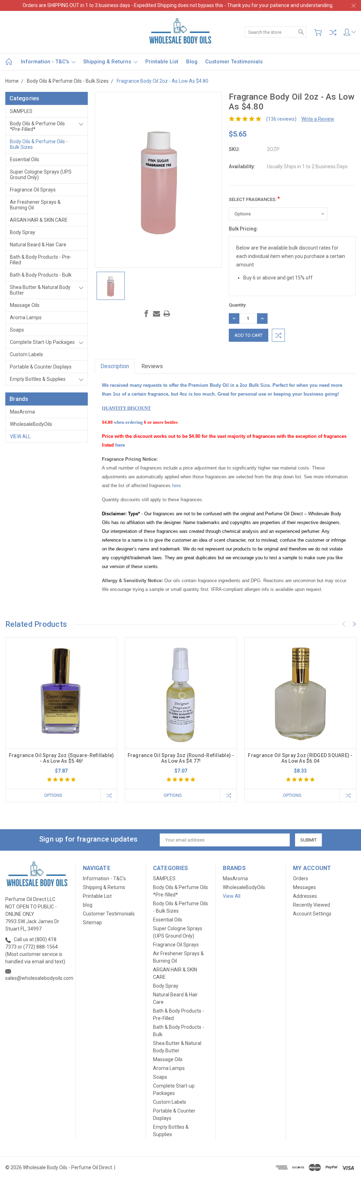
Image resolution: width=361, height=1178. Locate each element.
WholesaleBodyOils (31, 424)
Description (114, 366)
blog (191, 61)
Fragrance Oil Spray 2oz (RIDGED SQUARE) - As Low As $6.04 (300, 758)
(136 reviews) (281, 119)
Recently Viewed (311, 905)
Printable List (161, 61)
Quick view (61, 715)
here (120, 445)
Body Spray (22, 232)
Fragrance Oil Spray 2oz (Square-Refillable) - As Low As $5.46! (61, 758)
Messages (304, 887)
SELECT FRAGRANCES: (254, 198)
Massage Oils (24, 305)
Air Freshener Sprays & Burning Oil (35, 204)
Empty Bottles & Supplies (38, 379)
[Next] (354, 624)
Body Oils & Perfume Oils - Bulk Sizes (39, 144)
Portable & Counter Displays (41, 367)
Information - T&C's (46, 61)
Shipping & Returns (108, 61)
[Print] (166, 313)
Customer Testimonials (234, 61)
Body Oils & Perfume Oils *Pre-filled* (37, 126)
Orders (300, 878)
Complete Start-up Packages (42, 342)
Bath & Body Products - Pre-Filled (41, 259)
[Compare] (333, 32)
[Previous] (343, 624)
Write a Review (317, 119)
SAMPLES (21, 111)
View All (20, 436)
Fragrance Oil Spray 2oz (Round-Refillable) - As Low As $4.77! (181, 758)
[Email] (156, 313)
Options (53, 795)
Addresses (305, 896)
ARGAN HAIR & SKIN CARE (39, 220)
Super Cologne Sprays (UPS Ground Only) (41, 174)
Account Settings (312, 913)
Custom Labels (26, 354)
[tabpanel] (61, 719)
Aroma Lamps (26, 317)
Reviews (152, 366)
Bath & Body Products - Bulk (41, 275)
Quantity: (237, 305)
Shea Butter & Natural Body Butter (40, 290)
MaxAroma (22, 412)
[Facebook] (146, 313)
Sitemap (92, 922)
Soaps (17, 330)
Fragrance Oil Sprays (33, 190)
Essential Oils (24, 159)
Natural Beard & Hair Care (38, 244)
